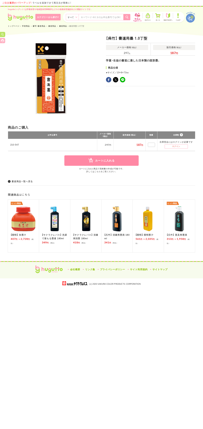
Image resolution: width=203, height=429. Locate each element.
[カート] (158, 17)
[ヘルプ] (178, 17)
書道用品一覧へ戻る (22, 181)
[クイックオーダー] (190, 17)
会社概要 (75, 269)
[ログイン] (148, 17)
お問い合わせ (2, 40)
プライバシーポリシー (112, 269)
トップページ (13, 26)
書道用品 (52, 26)
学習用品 (26, 26)
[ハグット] (20, 17)
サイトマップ (159, 269)
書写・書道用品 (39, 26)
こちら (98, 171)
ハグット (49, 269)
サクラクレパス (74, 283)
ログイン (176, 146)
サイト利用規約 (139, 269)
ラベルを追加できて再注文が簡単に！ (36, 2)
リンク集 (90, 269)
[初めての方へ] (168, 17)
